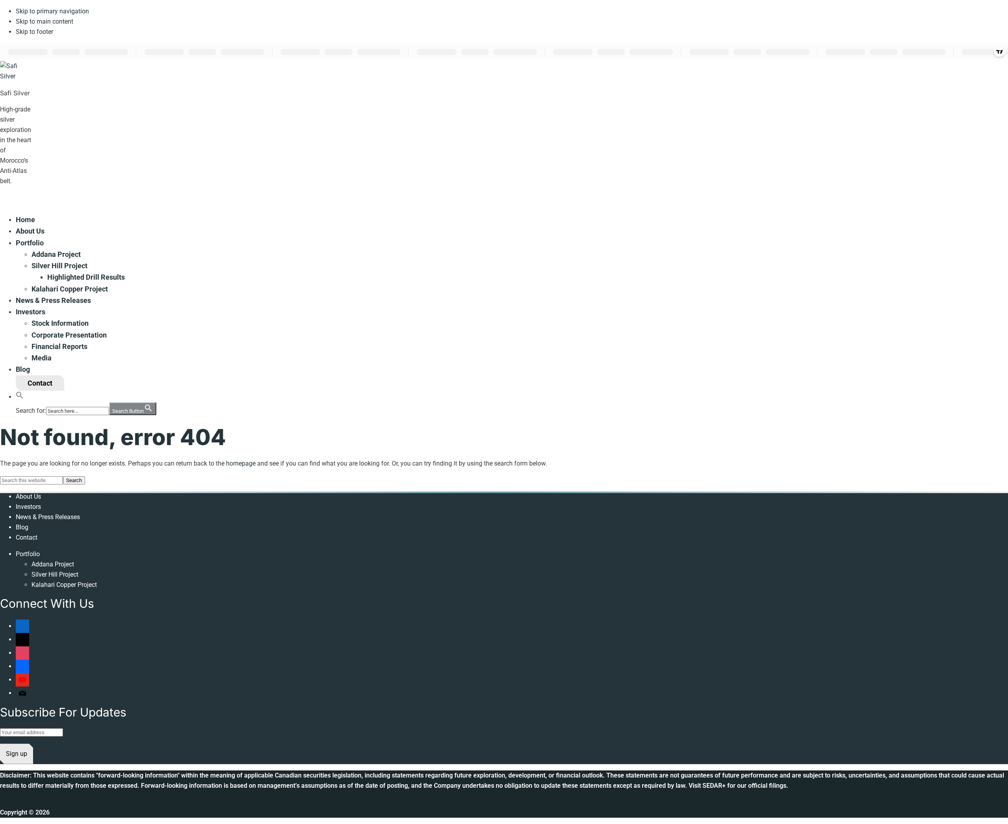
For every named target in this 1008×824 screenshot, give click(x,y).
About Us (28, 496)
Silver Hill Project (55, 574)
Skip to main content (44, 21)
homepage (241, 463)
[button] (20, 396)
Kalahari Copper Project (64, 584)
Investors (28, 506)
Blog (22, 527)
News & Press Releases (48, 517)
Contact (26, 537)
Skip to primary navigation (52, 11)
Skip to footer (34, 31)
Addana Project (53, 564)
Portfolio (28, 554)
